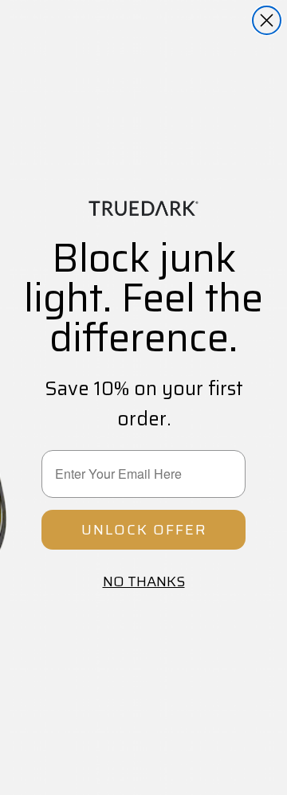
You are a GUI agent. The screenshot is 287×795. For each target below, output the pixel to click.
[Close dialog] (267, 20)
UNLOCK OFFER (143, 530)
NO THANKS (144, 581)
